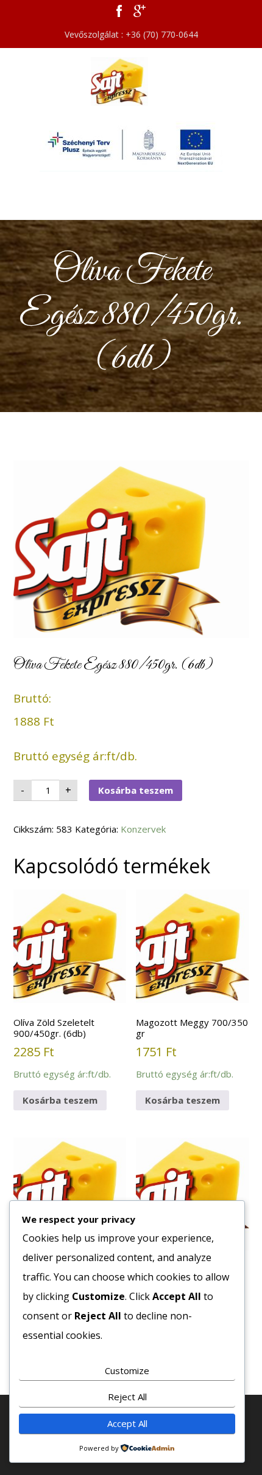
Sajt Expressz (131, 81)
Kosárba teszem (135, 790)
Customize (127, 1370)
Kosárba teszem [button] (60, 1100)
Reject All (127, 1397)
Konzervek (143, 829)
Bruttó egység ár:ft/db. (62, 1048)
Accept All (127, 1423)
